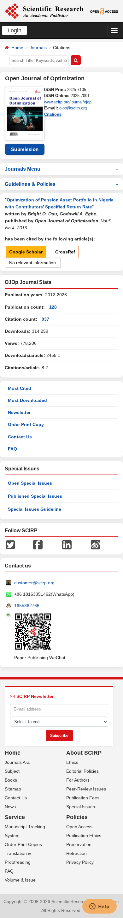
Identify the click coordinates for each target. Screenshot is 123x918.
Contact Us (20, 436)
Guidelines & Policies (30, 184)
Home (17, 47)
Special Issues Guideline (34, 509)
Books (11, 780)
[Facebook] (38, 544)
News (10, 806)
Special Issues (80, 806)
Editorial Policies (82, 771)
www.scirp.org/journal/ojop (67, 102)
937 (45, 319)
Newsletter (19, 412)
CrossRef (65, 251)
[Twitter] (10, 544)
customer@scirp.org (34, 582)
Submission (25, 149)
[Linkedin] (67, 544)
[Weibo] (95, 544)
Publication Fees (82, 797)
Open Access (79, 826)
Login (14, 30)
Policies (77, 817)
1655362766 (26, 605)
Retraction (76, 853)
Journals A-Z (17, 762)
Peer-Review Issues (86, 788)
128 (53, 307)
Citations (53, 114)
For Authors (78, 780)
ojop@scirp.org (73, 108)
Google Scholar (26, 251)
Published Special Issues (35, 496)
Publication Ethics (83, 835)
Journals (38, 47)
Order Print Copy (26, 424)
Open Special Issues (30, 483)
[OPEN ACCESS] (104, 10)
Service (15, 817)
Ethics (72, 762)
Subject (12, 771)
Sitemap (13, 788)
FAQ (12, 448)
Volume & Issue (20, 879)
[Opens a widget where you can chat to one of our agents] (99, 907)
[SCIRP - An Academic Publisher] (44, 10)
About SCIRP (84, 753)
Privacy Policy (80, 862)
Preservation (78, 844)
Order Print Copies (23, 844)
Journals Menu (22, 169)
